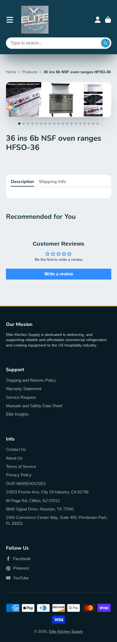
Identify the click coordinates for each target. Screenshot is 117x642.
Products (30, 72)
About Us (14, 458)
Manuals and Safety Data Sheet (34, 405)
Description (22, 182)
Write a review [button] (58, 274)
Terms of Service (21, 466)
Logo (34, 20)
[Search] (105, 43)
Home (11, 72)
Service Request (21, 397)
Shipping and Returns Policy (31, 380)
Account (97, 20)
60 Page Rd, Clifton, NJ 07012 (33, 500)
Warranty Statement (23, 388)
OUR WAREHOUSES (26, 483)
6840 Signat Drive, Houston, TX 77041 (40, 509)
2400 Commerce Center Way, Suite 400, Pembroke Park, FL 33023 (57, 520)
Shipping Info (52, 182)
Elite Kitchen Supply (66, 631)
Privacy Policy (19, 475)
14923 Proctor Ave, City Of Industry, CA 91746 (47, 492)
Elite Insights (17, 414)
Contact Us (16, 449)
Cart (108, 20)
